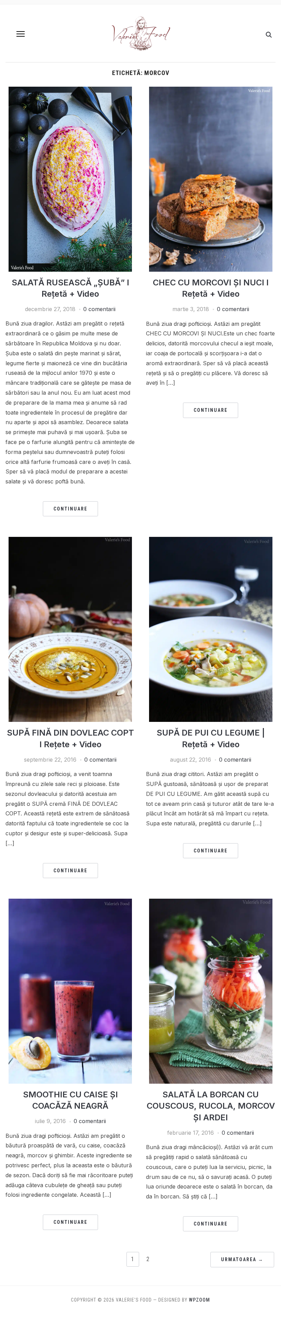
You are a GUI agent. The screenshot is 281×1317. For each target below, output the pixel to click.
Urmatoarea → (242, 1259)
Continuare (70, 509)
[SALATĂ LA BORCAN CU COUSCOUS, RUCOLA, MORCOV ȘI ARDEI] (210, 902)
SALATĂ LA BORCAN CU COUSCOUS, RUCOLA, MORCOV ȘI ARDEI (211, 1106)
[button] (20, 34)
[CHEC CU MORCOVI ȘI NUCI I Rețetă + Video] (210, 90)
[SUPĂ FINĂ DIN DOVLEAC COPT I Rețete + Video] (70, 541)
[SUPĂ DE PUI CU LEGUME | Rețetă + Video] (210, 541)
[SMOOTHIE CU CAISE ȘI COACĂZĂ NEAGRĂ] (70, 902)
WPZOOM (199, 1300)
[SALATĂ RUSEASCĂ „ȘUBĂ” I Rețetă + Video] (70, 90)
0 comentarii (99, 309)
